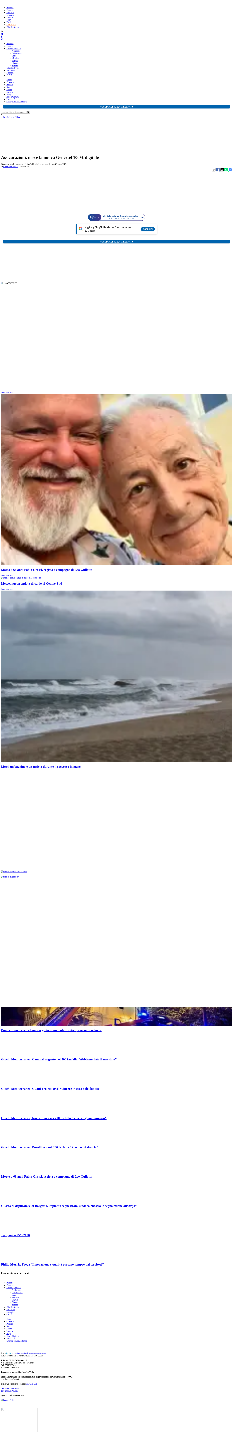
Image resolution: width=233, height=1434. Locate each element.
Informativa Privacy (9, 1391)
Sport (8, 20)
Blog (8, 94)
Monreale (10, 70)
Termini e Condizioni (10, 1388)
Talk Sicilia (11, 25)
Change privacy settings (16, 102)
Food (8, 22)
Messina (15, 58)
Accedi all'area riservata (116, 107)
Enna (14, 56)
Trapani (15, 65)
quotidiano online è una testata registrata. (23, 1353)
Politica (9, 17)
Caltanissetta (17, 53)
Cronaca (10, 15)
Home (9, 80)
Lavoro (9, 92)
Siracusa (10, 12)
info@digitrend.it (31, 1384)
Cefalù (9, 75)
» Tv (3, 117)
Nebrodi (9, 73)
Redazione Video (10, 166)
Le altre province (13, 48)
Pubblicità (10, 99)
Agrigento (16, 51)
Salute (9, 89)
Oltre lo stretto (12, 27)
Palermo (9, 7)
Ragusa (15, 60)
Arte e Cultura (12, 97)
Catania (9, 10)
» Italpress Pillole (13, 117)
